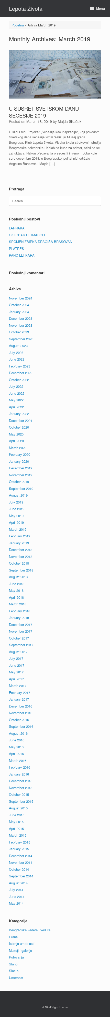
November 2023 (20, 325)
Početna (18, 25)
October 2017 (19, 638)
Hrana (13, 936)
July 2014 (16, 889)
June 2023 (16, 359)
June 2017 (16, 665)
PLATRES (16, 248)
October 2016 (19, 719)
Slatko (13, 970)
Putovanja (16, 957)
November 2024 (20, 298)
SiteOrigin (51, 1007)
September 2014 (21, 876)
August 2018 (18, 576)
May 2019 (16, 515)
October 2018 (19, 563)
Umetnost (16, 977)
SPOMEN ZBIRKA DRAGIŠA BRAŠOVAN (40, 241)
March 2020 (17, 447)
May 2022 (16, 400)
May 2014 (16, 903)
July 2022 (16, 386)
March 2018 (17, 604)
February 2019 (19, 536)
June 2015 (16, 814)
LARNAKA (17, 228)
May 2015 (16, 821)
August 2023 (18, 345)
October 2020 (19, 427)
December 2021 (20, 420)
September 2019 (21, 488)
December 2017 (20, 624)
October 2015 (19, 794)
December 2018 (20, 549)
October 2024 (19, 304)
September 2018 (21, 570)
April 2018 (16, 597)
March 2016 (17, 760)
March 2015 (17, 835)
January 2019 (19, 542)
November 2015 (20, 787)
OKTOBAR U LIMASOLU (27, 235)
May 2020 (16, 434)
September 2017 (21, 644)
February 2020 (19, 454)
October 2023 (19, 332)
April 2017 (16, 678)
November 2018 (20, 556)
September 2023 (21, 338)
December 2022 (20, 372)
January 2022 (19, 413)
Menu (100, 8)
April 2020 (16, 440)
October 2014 (19, 869)
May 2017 (16, 672)
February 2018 (19, 610)
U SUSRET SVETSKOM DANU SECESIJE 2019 (44, 112)
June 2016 (16, 740)
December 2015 (20, 780)
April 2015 (16, 828)
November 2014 (20, 862)
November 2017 (20, 631)
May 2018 (16, 590)
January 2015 (19, 848)
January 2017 (19, 699)
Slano (13, 964)
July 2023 (16, 352)
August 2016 (18, 733)
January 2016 (19, 774)
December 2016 (20, 706)
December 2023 (20, 318)
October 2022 (19, 379)
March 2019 (17, 529)
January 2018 (19, 617)
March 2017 (17, 685)
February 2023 (19, 366)
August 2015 (18, 808)
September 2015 (21, 801)
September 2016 (21, 726)
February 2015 (19, 842)
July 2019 (16, 502)
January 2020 (19, 461)
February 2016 (19, 767)
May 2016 (16, 746)
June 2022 (16, 393)
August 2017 (18, 651)
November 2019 (20, 474)
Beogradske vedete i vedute (29, 929)
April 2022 (16, 406)
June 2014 (16, 896)
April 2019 (16, 522)
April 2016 (16, 753)
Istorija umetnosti (22, 943)
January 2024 (19, 311)
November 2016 (20, 712)
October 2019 (19, 481)
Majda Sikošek (69, 121)
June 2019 (16, 508)
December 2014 (20, 855)
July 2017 (16, 658)
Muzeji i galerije (20, 950)
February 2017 (19, 692)
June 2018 (16, 583)
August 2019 (18, 495)
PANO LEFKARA (22, 255)
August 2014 (18, 882)
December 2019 (20, 468)
